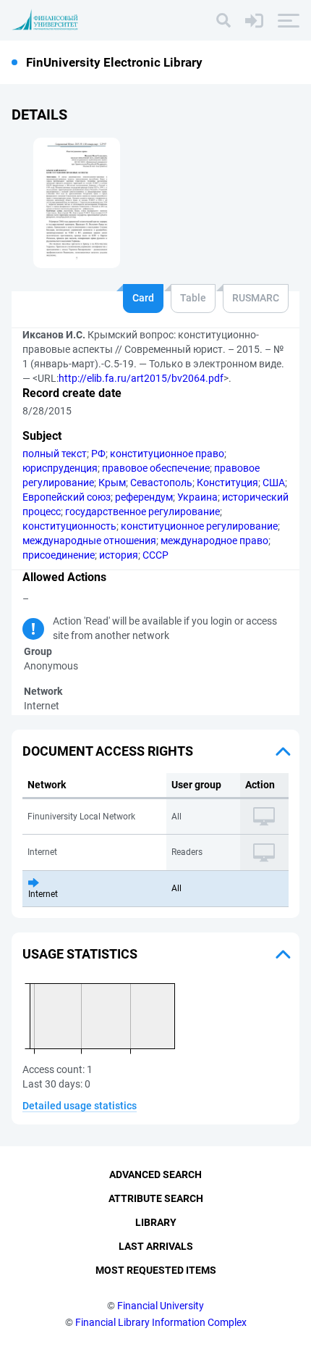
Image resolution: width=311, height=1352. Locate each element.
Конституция (227, 482)
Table (193, 298)
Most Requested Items (155, 1270)
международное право (214, 540)
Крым (112, 482)
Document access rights (107, 751)
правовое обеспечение (156, 468)
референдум (144, 497)
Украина (197, 497)
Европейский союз (66, 497)
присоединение (58, 555)
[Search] (223, 20)
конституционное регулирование (199, 526)
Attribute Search (155, 1198)
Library (155, 1222)
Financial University (160, 1305)
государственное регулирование (142, 511)
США (274, 482)
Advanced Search (155, 1174)
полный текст (54, 453)
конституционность (69, 526)
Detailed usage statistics (79, 1105)
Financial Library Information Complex (161, 1322)
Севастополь (161, 482)
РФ (98, 453)
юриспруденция (60, 468)
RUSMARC (255, 298)
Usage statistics (79, 953)
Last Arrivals (156, 1246)
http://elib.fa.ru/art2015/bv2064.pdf (141, 378)
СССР (155, 555)
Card (143, 298)
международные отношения (89, 540)
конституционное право (167, 453)
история (118, 555)
